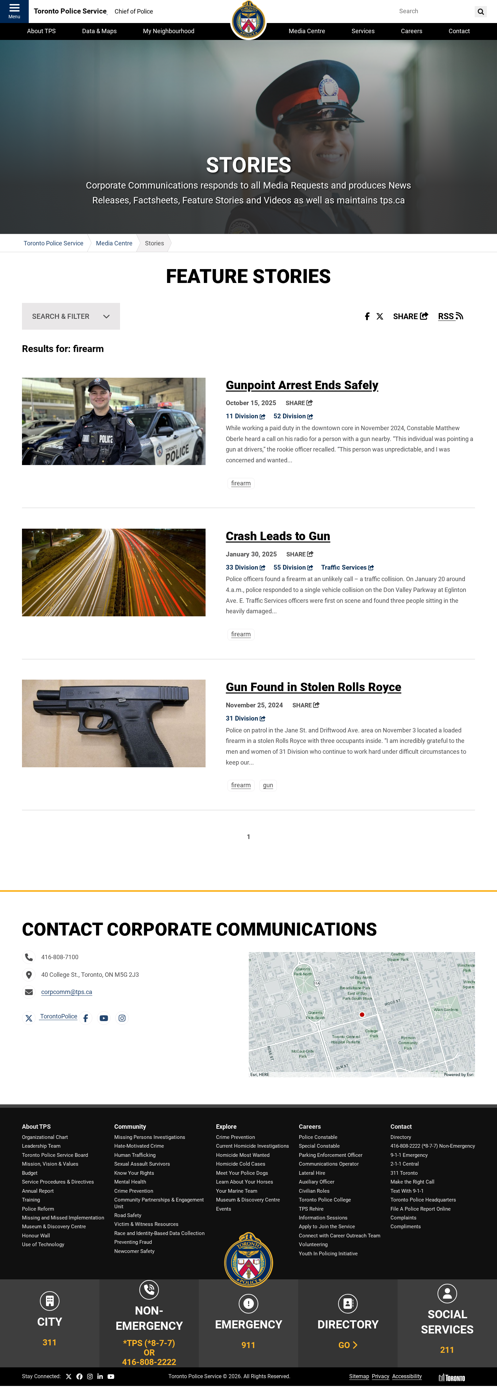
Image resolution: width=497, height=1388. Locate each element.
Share (411, 316)
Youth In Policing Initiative (328, 1254)
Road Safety (127, 1215)
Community (130, 1126)
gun (268, 785)
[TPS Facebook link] (79, 1377)
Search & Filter (60, 316)
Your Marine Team (236, 1191)
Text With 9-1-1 (407, 1191)
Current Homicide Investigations (252, 1146)
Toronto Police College (325, 1200)
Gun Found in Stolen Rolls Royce (313, 687)
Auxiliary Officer (316, 1182)
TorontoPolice (58, 1016)
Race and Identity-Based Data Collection (159, 1233)
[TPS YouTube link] (111, 1377)
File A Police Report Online (420, 1209)
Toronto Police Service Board (55, 1155)
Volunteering (313, 1244)
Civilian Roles (314, 1191)
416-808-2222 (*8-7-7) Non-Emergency (432, 1146)
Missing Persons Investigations (149, 1137)
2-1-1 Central (404, 1164)
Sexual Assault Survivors (142, 1164)
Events (223, 1209)
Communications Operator (329, 1164)
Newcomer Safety (134, 1251)
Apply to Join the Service (327, 1227)
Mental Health (130, 1182)
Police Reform (38, 1209)
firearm (241, 483)
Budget (30, 1173)
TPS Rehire (311, 1209)
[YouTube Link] (105, 1016)
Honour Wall (36, 1236)
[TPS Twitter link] (68, 1377)
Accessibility (407, 1376)
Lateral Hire (312, 1173)
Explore (226, 1126)
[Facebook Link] (87, 1016)
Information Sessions (323, 1218)
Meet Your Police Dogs (242, 1173)
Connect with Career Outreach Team (339, 1236)
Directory (400, 1137)
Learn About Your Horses (244, 1182)
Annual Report (38, 1191)
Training (31, 1200)
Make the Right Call (412, 1182)
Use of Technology (43, 1244)
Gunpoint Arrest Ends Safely (302, 385)
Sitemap (359, 1376)
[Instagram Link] (123, 1016)
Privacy (380, 1376)
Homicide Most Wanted (242, 1155)
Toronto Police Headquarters (423, 1200)
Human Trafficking (135, 1155)
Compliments (405, 1227)
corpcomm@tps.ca (66, 992)
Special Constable (319, 1146)
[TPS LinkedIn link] (100, 1377)
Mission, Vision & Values (50, 1164)
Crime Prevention (133, 1191)
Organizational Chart (45, 1137)
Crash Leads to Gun (278, 536)
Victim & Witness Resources (146, 1224)
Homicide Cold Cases (240, 1164)
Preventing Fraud (133, 1242)
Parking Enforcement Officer (330, 1155)
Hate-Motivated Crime (139, 1146)
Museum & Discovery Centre (54, 1227)
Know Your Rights (134, 1173)
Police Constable (318, 1137)
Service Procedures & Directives (58, 1182)
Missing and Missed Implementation (63, 1218)
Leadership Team (41, 1146)
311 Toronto (404, 1173)
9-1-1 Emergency (409, 1155)
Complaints (403, 1218)
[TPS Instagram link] (90, 1377)
